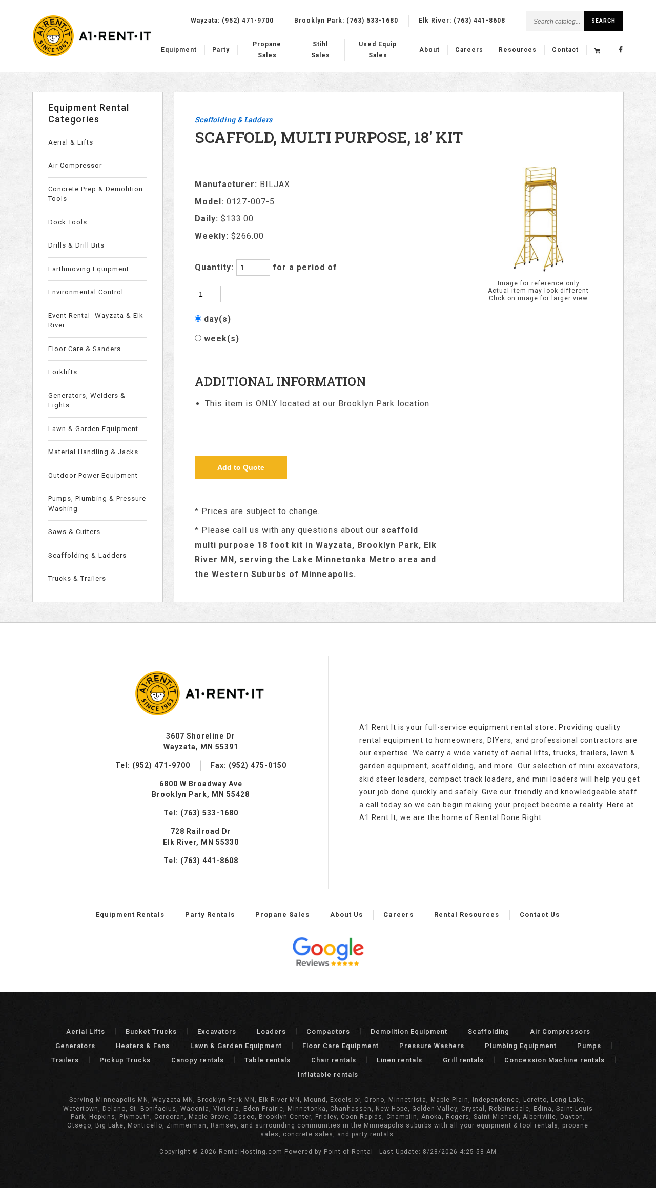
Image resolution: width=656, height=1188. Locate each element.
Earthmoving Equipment (88, 269)
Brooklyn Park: (346, 20)
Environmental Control (86, 292)
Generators (75, 1046)
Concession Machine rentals (554, 1060)
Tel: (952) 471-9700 (152, 765)
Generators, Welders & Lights (87, 400)
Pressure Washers (431, 1046)
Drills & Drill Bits (76, 245)
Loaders (271, 1031)
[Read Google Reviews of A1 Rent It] (328, 953)
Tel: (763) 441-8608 (200, 860)
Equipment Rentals (130, 914)
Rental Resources (466, 914)
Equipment (179, 49)
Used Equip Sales (378, 49)
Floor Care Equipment (340, 1046)
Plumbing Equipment (521, 1046)
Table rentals (267, 1060)
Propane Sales (267, 49)
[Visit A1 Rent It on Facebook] (621, 50)
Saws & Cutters (74, 532)
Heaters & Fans (143, 1046)
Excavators (216, 1031)
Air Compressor (75, 165)
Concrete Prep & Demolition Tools (95, 194)
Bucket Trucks (151, 1031)
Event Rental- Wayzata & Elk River (96, 321)
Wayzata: (232, 20)
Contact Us (540, 914)
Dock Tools (67, 222)
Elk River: (462, 20)
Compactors (328, 1031)
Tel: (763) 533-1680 (200, 813)
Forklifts (62, 372)
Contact (565, 49)
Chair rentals (333, 1060)
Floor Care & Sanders (84, 349)
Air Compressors (560, 1031)
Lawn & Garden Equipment (93, 429)
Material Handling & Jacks (93, 452)
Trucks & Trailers (77, 578)
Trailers (65, 1060)
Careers (469, 49)
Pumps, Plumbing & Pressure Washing (97, 504)
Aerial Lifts (85, 1031)
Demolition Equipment (409, 1031)
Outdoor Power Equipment (93, 475)
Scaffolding (488, 1031)
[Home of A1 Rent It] (200, 713)
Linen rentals (399, 1060)
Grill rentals (463, 1060)
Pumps (589, 1046)
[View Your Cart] (598, 50)
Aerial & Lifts (70, 142)
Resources (518, 49)
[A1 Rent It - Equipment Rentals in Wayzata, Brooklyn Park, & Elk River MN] (93, 54)
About (429, 49)
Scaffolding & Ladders (87, 555)
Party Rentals (210, 914)
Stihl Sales (320, 49)
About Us (346, 914)
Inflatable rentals (328, 1074)
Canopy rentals (197, 1060)
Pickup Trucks (125, 1060)
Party (221, 49)
